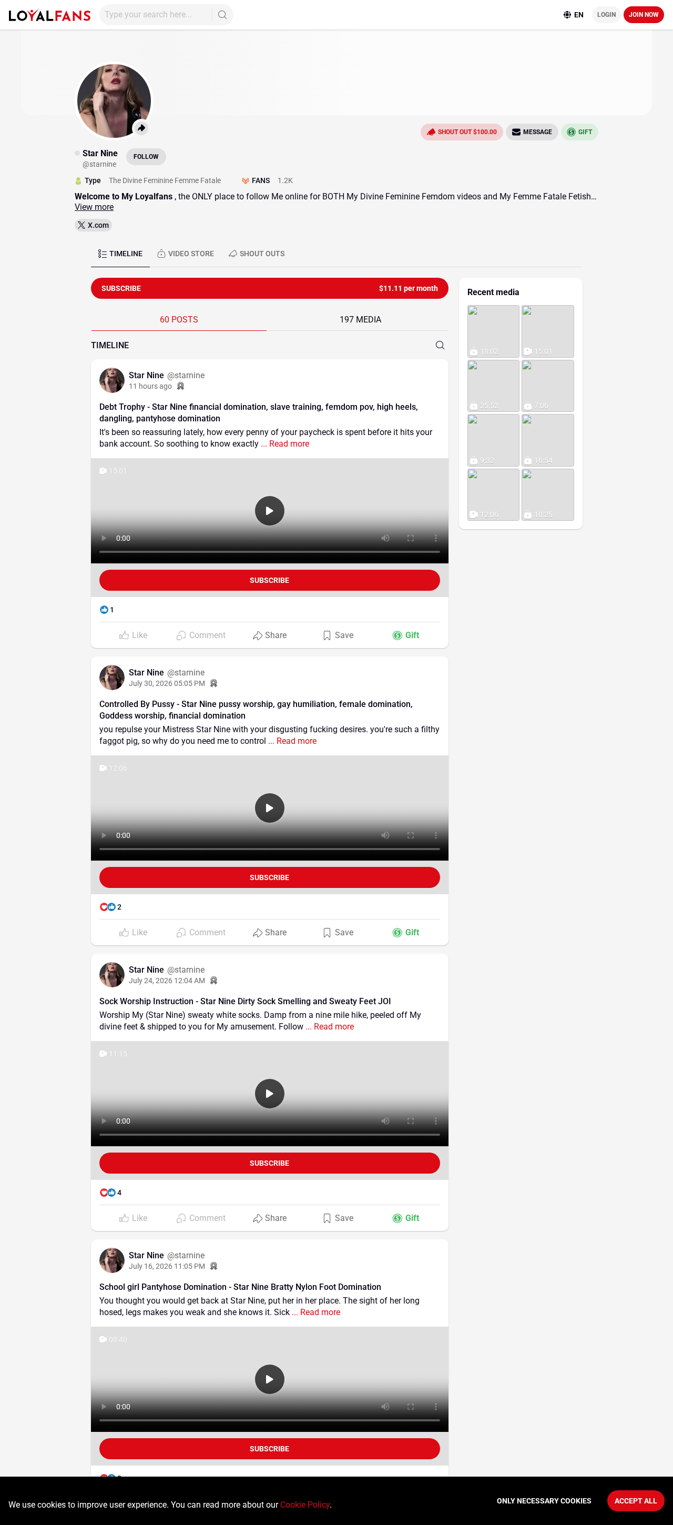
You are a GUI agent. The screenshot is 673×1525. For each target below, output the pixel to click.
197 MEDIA (360, 320)
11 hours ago (150, 386)
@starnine (186, 375)
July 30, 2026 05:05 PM (167, 683)
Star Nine (147, 375)
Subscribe (269, 580)
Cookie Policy (305, 1505)
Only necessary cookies (544, 1501)
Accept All (636, 1501)
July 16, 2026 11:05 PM (167, 1266)
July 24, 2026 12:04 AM (167, 980)
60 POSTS (179, 320)
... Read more (284, 444)
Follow (146, 156)
